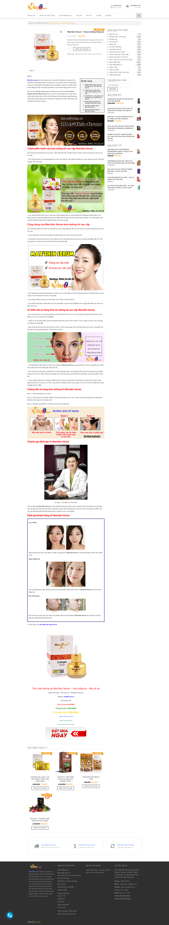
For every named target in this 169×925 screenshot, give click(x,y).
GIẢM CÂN (112, 44)
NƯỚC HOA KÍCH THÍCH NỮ (118, 57)
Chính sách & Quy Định (122, 896)
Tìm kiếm (112, 89)
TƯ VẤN (98, 15)
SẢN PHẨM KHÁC (114, 62)
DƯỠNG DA (113, 39)
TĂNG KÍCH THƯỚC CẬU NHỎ (119, 72)
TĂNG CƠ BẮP (114, 70)
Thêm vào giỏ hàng (82, 49)
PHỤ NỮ (79, 15)
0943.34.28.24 (117, 7)
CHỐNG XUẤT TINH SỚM (117, 37)
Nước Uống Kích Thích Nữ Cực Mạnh (121, 59)
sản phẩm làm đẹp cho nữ (48, 624)
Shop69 (38, 922)
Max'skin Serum (97, 54)
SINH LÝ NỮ (113, 67)
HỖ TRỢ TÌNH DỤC (115, 47)
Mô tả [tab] (32, 70)
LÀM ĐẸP (108, 15)
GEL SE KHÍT (113, 42)
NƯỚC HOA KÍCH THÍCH (47, 15)
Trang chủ (31, 23)
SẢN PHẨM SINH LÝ (65, 15)
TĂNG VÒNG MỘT (115, 75)
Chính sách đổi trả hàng (123, 898)
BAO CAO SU (113, 34)
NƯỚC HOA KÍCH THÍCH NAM (119, 54)
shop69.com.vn (69, 696)
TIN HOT (89, 15)
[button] (61, 32)
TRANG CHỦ (31, 15)
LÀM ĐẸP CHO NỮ (42, 23)
